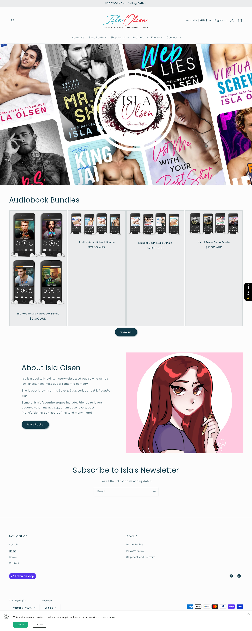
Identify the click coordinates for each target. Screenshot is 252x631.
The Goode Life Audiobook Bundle (38, 313)
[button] (13, 20)
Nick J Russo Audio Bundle (214, 242)
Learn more (108, 617)
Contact (14, 563)
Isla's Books (35, 424)
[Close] (248, 614)
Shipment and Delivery (140, 557)
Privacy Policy (135, 551)
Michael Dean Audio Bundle (155, 242)
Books (13, 557)
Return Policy (134, 544)
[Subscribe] (154, 491)
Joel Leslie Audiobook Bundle (97, 242)
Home (12, 551)
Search (13, 544)
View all (125, 332)
